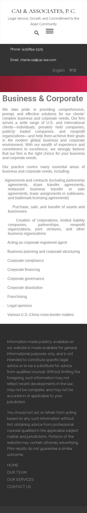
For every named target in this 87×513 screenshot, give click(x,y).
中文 (73, 70)
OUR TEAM (17, 472)
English (58, 70)
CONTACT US (19, 487)
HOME (12, 465)
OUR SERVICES (20, 479)
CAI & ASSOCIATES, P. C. (43, 11)
